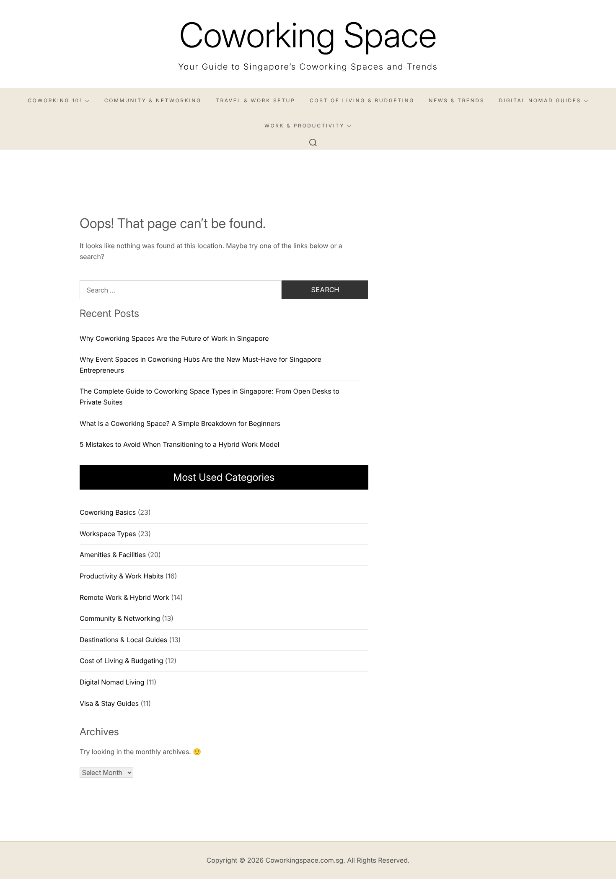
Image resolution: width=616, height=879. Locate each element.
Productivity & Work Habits (121, 576)
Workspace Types (108, 533)
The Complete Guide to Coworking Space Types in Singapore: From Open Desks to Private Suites (209, 396)
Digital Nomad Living (112, 682)
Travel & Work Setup (255, 100)
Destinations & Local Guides (123, 639)
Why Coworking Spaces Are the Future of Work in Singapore (174, 338)
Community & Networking (153, 100)
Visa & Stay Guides (109, 703)
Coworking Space (308, 35)
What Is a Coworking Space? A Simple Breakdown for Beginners (180, 423)
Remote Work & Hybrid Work (124, 597)
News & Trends (456, 100)
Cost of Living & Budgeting (362, 100)
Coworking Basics (108, 512)
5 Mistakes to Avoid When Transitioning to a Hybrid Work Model (179, 444)
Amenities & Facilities (113, 554)
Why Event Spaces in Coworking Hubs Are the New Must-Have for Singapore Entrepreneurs (200, 364)
